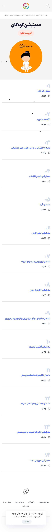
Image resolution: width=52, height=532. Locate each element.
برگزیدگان (31, 502)
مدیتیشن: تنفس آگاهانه (39, 176)
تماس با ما (26, 506)
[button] (47, 5)
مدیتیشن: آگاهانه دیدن (40, 290)
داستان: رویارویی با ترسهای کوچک (35, 261)
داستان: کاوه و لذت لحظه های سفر (35, 375)
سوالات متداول (44, 502)
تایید (27, 521)
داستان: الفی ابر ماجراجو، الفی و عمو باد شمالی (30, 148)
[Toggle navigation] (10, 6)
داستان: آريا (45, 205)
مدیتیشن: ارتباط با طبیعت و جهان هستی (33, 432)
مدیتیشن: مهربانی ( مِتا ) (40, 460)
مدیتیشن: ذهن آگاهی (41, 233)
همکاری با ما (7, 502)
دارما (46, 15)
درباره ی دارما (20, 502)
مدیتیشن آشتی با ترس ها (39, 347)
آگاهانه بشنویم (43, 119)
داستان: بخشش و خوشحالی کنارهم (35, 404)
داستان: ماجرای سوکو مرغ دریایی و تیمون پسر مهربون (27, 318)
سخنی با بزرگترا (44, 91)
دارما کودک (20, 15)
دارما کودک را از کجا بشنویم (34, 15)
